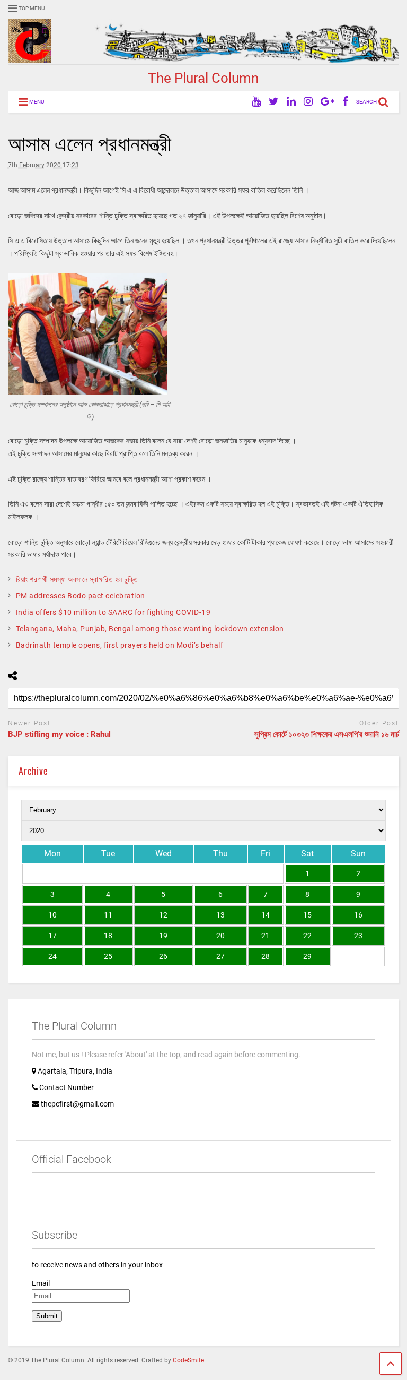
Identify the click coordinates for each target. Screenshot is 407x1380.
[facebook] (345, 101)
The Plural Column (203, 78)
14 (265, 915)
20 (220, 935)
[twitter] (274, 101)
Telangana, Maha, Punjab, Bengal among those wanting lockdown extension (150, 628)
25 (108, 956)
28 (265, 956)
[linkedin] (291, 101)
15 (307, 915)
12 (163, 915)
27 (220, 956)
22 (307, 935)
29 (307, 956)
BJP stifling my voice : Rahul (59, 734)
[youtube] (256, 101)
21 (265, 935)
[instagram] (308, 101)
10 (52, 915)
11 (108, 915)
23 (358, 935)
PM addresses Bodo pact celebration (80, 596)
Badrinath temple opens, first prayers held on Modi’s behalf (120, 645)
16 (358, 915)
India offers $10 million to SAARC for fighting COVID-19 (113, 612)
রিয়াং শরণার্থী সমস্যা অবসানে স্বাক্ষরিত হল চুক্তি (77, 579)
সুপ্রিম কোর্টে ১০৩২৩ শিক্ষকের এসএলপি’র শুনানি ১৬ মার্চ (326, 734)
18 (108, 935)
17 (52, 935)
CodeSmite (188, 1360)
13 (220, 915)
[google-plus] (327, 101)
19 (163, 935)
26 (163, 956)
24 (52, 956)
